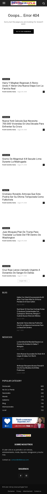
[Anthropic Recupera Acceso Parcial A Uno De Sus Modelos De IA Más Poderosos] (8, 369)
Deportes (5, 190)
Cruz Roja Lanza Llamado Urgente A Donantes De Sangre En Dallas (21, 271)
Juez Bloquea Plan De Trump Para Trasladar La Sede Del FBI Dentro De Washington (21, 235)
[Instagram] (26, 475)
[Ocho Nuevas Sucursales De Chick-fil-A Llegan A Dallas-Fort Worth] (8, 357)
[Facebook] (20, 475)
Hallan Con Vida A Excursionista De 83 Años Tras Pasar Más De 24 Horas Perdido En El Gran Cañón (30, 299)
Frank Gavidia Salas (9, 91)
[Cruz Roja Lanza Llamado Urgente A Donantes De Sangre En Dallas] (23, 256)
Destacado (6, 79)
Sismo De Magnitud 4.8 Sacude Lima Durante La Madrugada (21, 160)
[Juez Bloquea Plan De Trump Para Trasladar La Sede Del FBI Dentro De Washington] (23, 218)
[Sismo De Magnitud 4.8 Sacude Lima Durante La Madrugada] (23, 145)
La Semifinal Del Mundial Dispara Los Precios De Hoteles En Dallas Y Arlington (30, 344)
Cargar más (22, 281)
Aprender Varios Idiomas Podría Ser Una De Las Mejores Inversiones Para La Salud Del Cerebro (30, 325)
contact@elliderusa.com (20, 460)
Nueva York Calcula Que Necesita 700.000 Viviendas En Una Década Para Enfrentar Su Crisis (23, 124)
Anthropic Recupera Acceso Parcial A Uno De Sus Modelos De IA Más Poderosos (30, 368)
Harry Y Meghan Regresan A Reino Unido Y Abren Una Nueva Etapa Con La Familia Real (22, 86)
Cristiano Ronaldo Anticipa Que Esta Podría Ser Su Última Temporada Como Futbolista (23, 197)
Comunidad (6, 266)
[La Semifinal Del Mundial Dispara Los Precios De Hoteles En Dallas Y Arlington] (8, 345)
